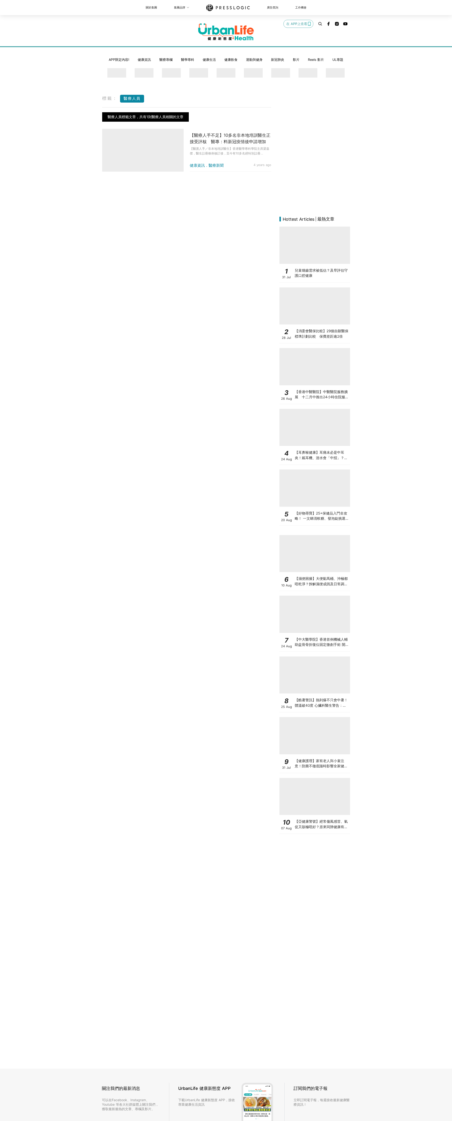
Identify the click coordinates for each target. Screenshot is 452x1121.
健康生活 (209, 60)
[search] (320, 24)
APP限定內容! (119, 60)
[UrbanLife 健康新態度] (226, 31)
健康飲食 (231, 60)
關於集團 (151, 7)
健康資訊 (144, 60)
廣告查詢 (272, 7)
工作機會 (301, 7)
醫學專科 (187, 60)
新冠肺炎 (277, 60)
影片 (296, 60)
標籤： (110, 98)
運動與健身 (254, 60)
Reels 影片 (316, 60)
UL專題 (337, 60)
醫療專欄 (166, 60)
